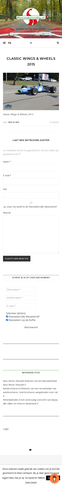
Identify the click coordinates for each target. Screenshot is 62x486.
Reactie (7, 212)
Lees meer (31, 482)
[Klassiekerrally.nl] (31, 16)
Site (5, 189)
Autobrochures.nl (11, 388)
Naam (7, 161)
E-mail (7, 175)
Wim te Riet (13, 122)
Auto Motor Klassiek (13, 380)
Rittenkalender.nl (11, 399)
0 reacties (54, 122)
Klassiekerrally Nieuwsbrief (23, 316)
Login (6, 428)
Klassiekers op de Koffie (22, 320)
